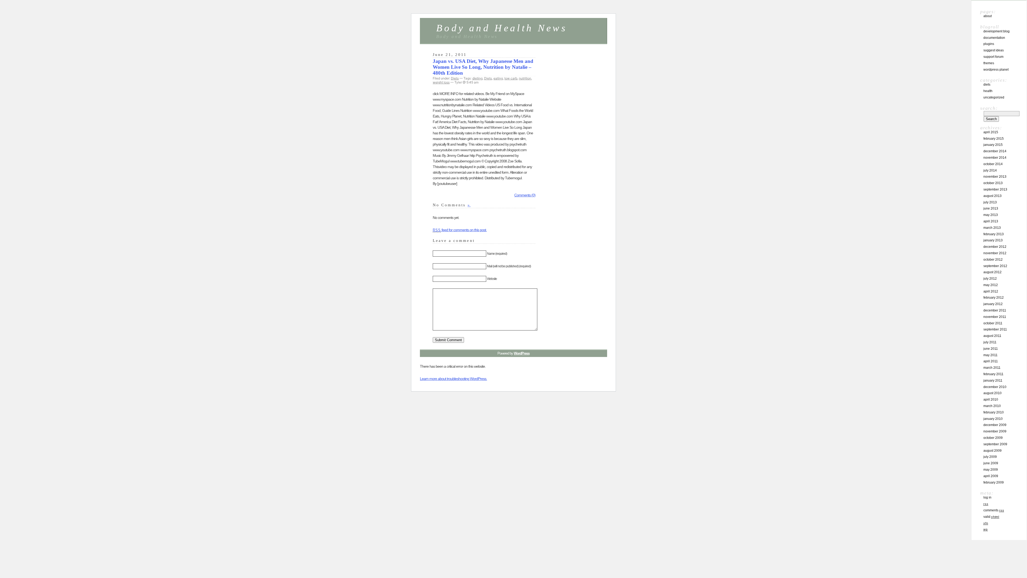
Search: (989, 108)
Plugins (988, 44)
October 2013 (993, 183)
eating (498, 78)
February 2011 (993, 374)
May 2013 (990, 215)
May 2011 (990, 355)
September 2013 (995, 189)
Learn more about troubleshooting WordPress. (453, 379)
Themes (988, 63)
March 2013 (992, 228)
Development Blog (996, 31)
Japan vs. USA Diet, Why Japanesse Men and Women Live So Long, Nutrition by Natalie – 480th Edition (483, 67)
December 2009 (994, 425)
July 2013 (990, 202)
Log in (987, 497)
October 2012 (993, 259)
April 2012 (990, 291)
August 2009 (992, 450)
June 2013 (990, 208)
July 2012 (990, 278)
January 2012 (993, 304)
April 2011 (990, 361)
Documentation (994, 38)
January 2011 (992, 380)
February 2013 (993, 234)
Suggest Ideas (993, 50)
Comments (993, 510)
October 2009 (993, 438)
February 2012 (993, 297)
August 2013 (992, 196)
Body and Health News (501, 27)
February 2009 (993, 482)
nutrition (525, 78)
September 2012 (995, 266)
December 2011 (994, 310)
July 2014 (990, 170)
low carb (510, 78)
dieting (477, 78)
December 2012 (994, 247)
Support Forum (993, 57)
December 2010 (994, 387)
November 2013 (994, 176)
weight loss (441, 82)
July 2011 (990, 342)
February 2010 (993, 412)
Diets (455, 78)
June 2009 (990, 463)
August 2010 (992, 393)
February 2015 (993, 138)
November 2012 (994, 253)
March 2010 (992, 406)
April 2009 (990, 476)
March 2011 (992, 368)
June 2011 (990, 349)
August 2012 (992, 272)
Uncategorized (993, 97)
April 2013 (990, 221)
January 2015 (993, 145)
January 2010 (993, 419)
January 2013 (993, 240)
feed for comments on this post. (460, 230)
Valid (991, 517)
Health (987, 91)
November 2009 (994, 431)
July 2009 (990, 457)
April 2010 (990, 399)
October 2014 (993, 164)
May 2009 (990, 469)
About (987, 16)
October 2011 (992, 323)
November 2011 (994, 317)
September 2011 (995, 329)
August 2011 (992, 336)
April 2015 (990, 132)
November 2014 (994, 157)
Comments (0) (524, 195)
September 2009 (995, 444)
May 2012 (990, 285)
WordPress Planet (996, 69)
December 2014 (994, 151)
